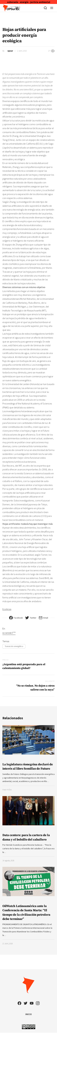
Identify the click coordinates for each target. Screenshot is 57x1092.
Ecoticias (6, 609)
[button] (52, 8)
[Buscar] (45, 8)
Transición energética (14, 646)
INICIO (28, 1014)
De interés (9, 633)
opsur (10, 51)
